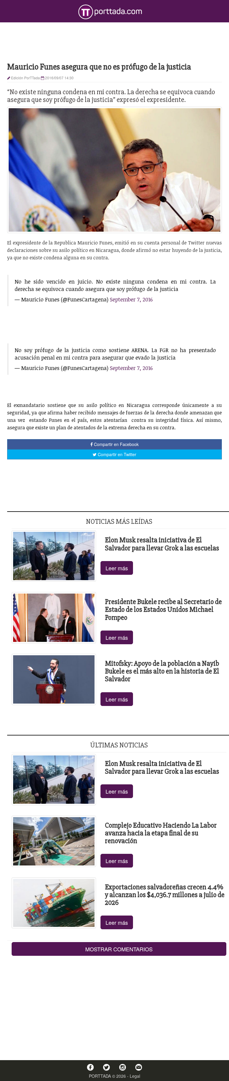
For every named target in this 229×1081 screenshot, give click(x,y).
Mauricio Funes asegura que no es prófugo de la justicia (99, 67)
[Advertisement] (114, 41)
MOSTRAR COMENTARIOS (119, 949)
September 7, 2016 (131, 299)
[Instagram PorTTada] (122, 1067)
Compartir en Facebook (116, 444)
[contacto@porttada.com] (138, 1067)
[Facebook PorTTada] (90, 1067)
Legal (135, 1076)
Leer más (117, 568)
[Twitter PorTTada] (106, 1067)
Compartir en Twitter (116, 454)
